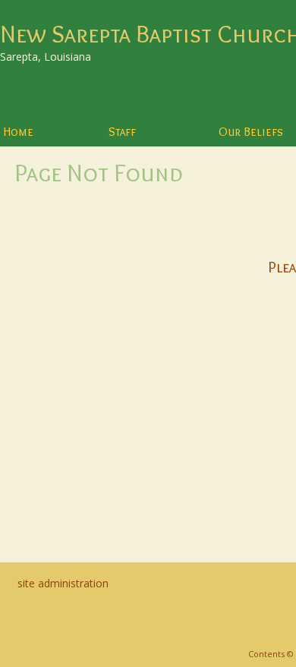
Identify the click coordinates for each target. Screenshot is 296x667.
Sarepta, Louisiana (45, 56)
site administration (63, 583)
